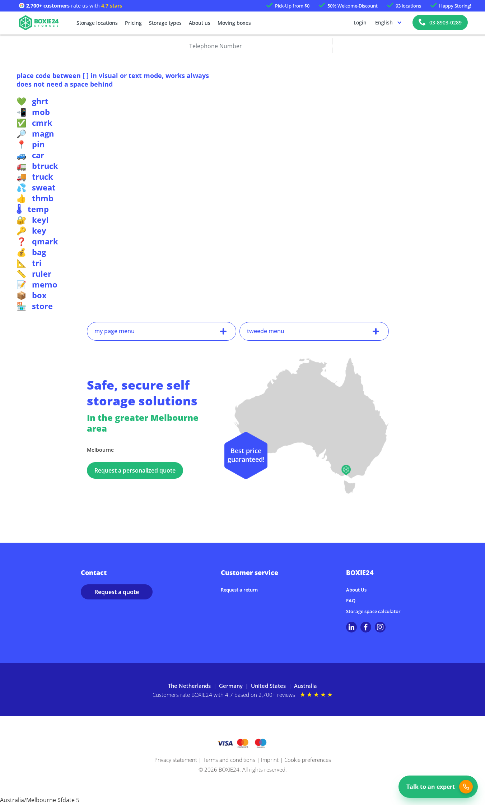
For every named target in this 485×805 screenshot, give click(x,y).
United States (268, 685)
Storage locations (97, 22)
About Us (356, 589)
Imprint (270, 759)
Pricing (133, 22)
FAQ (350, 600)
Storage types (165, 22)
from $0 (292, 6)
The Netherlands (189, 685)
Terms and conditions (229, 759)
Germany (231, 685)
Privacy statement (175, 759)
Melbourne (100, 449)
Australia (305, 685)
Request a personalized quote (135, 470)
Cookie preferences (307, 759)
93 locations (408, 6)
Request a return (239, 589)
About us (199, 22)
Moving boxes (234, 22)
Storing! (455, 6)
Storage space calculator (373, 611)
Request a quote (116, 592)
